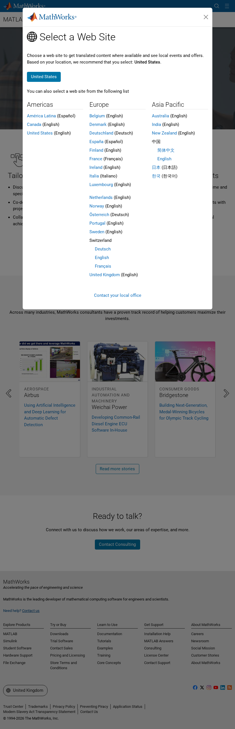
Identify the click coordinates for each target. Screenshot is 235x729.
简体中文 (166, 150)
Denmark (98, 124)
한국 (156, 176)
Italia (94, 176)
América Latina (41, 115)
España (96, 141)
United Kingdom (104, 274)
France (95, 158)
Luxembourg (101, 184)
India (156, 124)
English (102, 257)
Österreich (99, 214)
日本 (156, 167)
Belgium (97, 115)
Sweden (96, 231)
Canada (34, 124)
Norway (96, 206)
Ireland (95, 167)
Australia (160, 115)
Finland (96, 150)
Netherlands (101, 197)
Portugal (97, 223)
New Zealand (164, 133)
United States (40, 133)
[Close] (206, 17)
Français (103, 266)
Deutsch (103, 249)
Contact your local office (117, 295)
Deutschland (101, 133)
